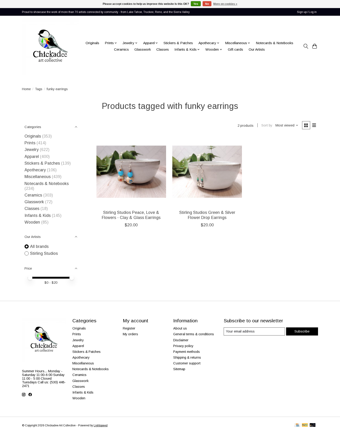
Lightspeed (101, 425)
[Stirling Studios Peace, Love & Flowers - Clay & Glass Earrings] (131, 171)
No (207, 4)
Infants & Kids (38, 215)
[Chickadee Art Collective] (50, 46)
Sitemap (179, 369)
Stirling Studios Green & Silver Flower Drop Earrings (207, 215)
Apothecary (35, 170)
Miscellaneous (38, 176)
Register (129, 328)
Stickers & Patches (178, 43)
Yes (195, 4)
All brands (39, 246)
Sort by (266, 125)
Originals (92, 43)
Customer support (187, 363)
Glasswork (142, 49)
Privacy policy (183, 346)
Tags (38, 89)
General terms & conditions (193, 334)
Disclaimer (181, 340)
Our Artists (257, 49)
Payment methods (186, 352)
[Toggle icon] (305, 46)
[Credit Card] (297, 425)
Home (26, 89)
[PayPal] (305, 425)
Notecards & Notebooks (274, 43)
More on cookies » (225, 4)
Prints (30, 143)
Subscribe (301, 331)
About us (180, 328)
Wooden (32, 222)
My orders (130, 334)
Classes (162, 49)
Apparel (32, 156)
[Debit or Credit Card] (313, 425)
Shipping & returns (187, 357)
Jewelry (32, 149)
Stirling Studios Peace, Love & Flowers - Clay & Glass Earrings (131, 215)
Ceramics (121, 49)
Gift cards (235, 49)
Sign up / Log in (307, 12)
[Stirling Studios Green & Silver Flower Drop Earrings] (207, 171)
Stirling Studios (44, 253)
